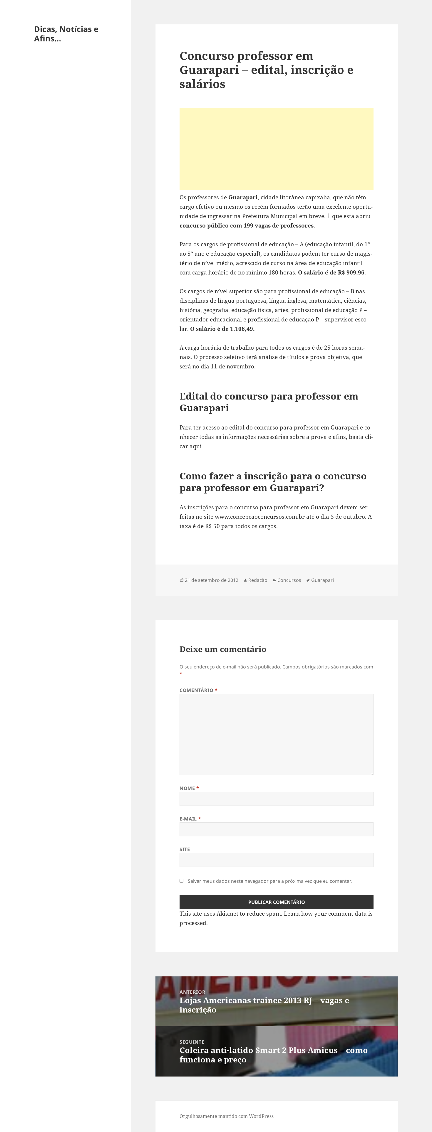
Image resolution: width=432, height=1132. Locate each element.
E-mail (190, 819)
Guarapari (322, 580)
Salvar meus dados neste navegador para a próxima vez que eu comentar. (270, 881)
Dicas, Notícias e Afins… (66, 33)
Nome (189, 788)
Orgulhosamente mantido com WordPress (227, 1116)
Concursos (289, 580)
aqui (196, 446)
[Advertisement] (277, 149)
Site (185, 849)
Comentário (199, 690)
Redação (257, 580)
